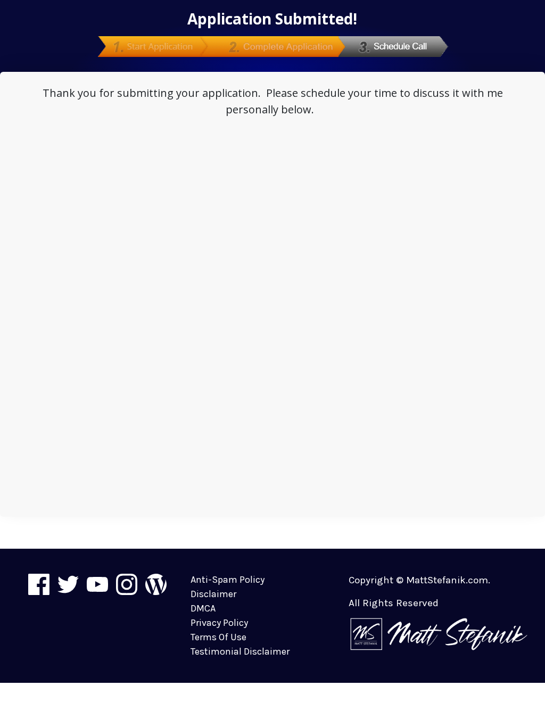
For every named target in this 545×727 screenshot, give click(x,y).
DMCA (203, 608)
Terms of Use (218, 637)
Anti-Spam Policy (228, 579)
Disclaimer (213, 594)
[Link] (39, 584)
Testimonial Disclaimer (240, 651)
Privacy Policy (219, 623)
